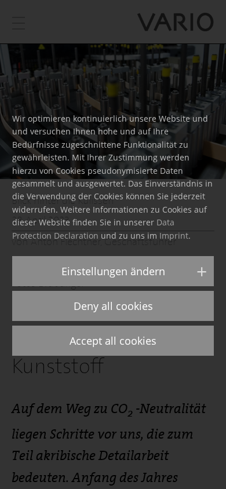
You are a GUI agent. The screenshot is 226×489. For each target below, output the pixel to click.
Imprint (173, 235)
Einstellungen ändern (113, 271)
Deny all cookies (113, 306)
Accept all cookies (113, 341)
